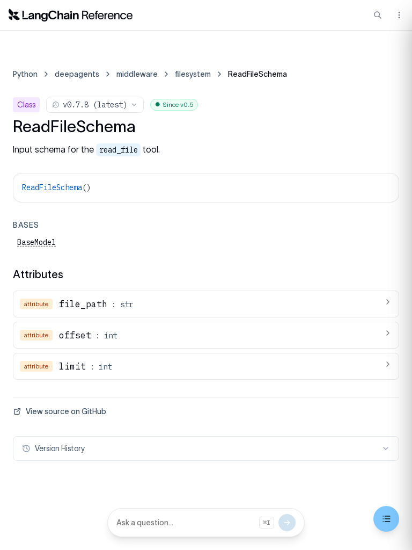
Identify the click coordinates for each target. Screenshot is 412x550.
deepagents (77, 74)
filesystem (193, 74)
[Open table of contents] (386, 519)
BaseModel (36, 242)
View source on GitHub (66, 411)
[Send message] (287, 522)
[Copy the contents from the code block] (384, 186)
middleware (137, 74)
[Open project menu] (398, 15)
